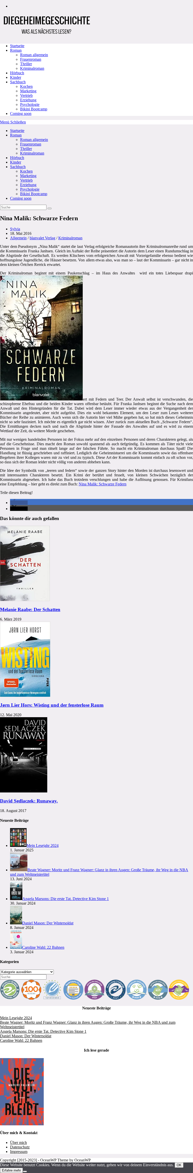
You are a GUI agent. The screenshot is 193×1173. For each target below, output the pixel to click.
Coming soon (20, 198)
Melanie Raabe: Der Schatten (30, 609)
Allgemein (18, 238)
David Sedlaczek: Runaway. (29, 800)
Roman (16, 135)
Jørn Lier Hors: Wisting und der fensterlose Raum (52, 705)
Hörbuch (17, 158)
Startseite (17, 130)
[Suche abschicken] (49, 208)
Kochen (26, 171)
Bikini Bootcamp (33, 194)
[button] (19, 502)
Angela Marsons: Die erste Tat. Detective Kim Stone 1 (43, 1031)
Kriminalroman (32, 153)
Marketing (28, 176)
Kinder (15, 162)
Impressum (18, 1151)
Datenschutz (20, 1147)
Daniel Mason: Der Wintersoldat (25, 1036)
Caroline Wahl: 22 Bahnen (21, 1040)
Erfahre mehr (11, 1170)
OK (179, 1165)
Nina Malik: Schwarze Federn (102, 484)
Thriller (26, 148)
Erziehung (28, 185)
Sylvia (15, 229)
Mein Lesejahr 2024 (16, 1018)
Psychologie (29, 189)
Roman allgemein (34, 139)
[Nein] (25, 1171)
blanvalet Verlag (42, 238)
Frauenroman (30, 144)
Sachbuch (18, 167)
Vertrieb (26, 180)
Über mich (18, 1142)
